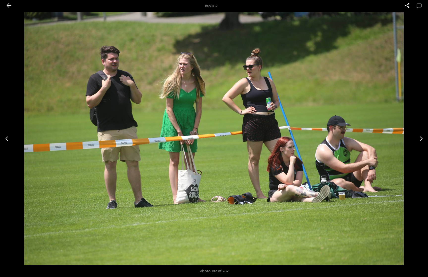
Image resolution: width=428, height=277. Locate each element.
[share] (407, 5)
